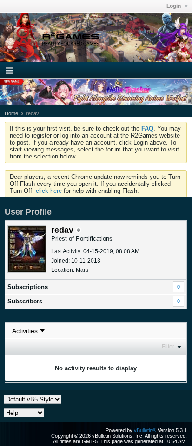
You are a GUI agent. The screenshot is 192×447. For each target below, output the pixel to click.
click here (49, 190)
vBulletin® (145, 430)
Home (11, 113)
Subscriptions (27, 286)
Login (174, 6)
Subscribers (24, 301)
